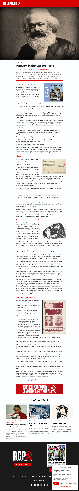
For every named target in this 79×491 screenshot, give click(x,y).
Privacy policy (68, 486)
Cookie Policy (62, 486)
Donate (37, 3)
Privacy (23, 476)
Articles (49, 3)
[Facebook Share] (17, 84)
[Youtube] (41, 485)
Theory (53, 3)
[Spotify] (44, 485)
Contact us (15, 476)
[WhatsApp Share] (26, 84)
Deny (62, 483)
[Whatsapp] (47, 485)
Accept (56, 483)
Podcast (57, 3)
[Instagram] (38, 485)
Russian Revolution (43, 420)
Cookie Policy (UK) (39, 480)
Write (45, 3)
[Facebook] (31, 485)
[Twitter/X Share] (20, 84)
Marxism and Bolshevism (43, 69)
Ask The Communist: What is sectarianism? (16, 426)
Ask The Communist (10, 420)
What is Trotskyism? (59, 423)
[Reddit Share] (23, 84)
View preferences (70, 483)
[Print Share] (35, 84)
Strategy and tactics (10, 422)
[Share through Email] (32, 84)
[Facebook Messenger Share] (29, 84)
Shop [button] (61, 3)
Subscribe (41, 3)
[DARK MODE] (74, 3)
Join (34, 3)
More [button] (64, 3)
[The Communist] (11, 4)
